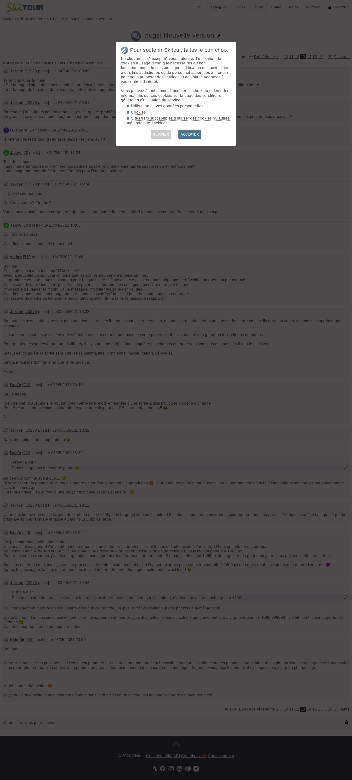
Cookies (138, 112)
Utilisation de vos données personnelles (167, 106)
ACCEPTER (190, 134)
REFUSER (161, 134)
